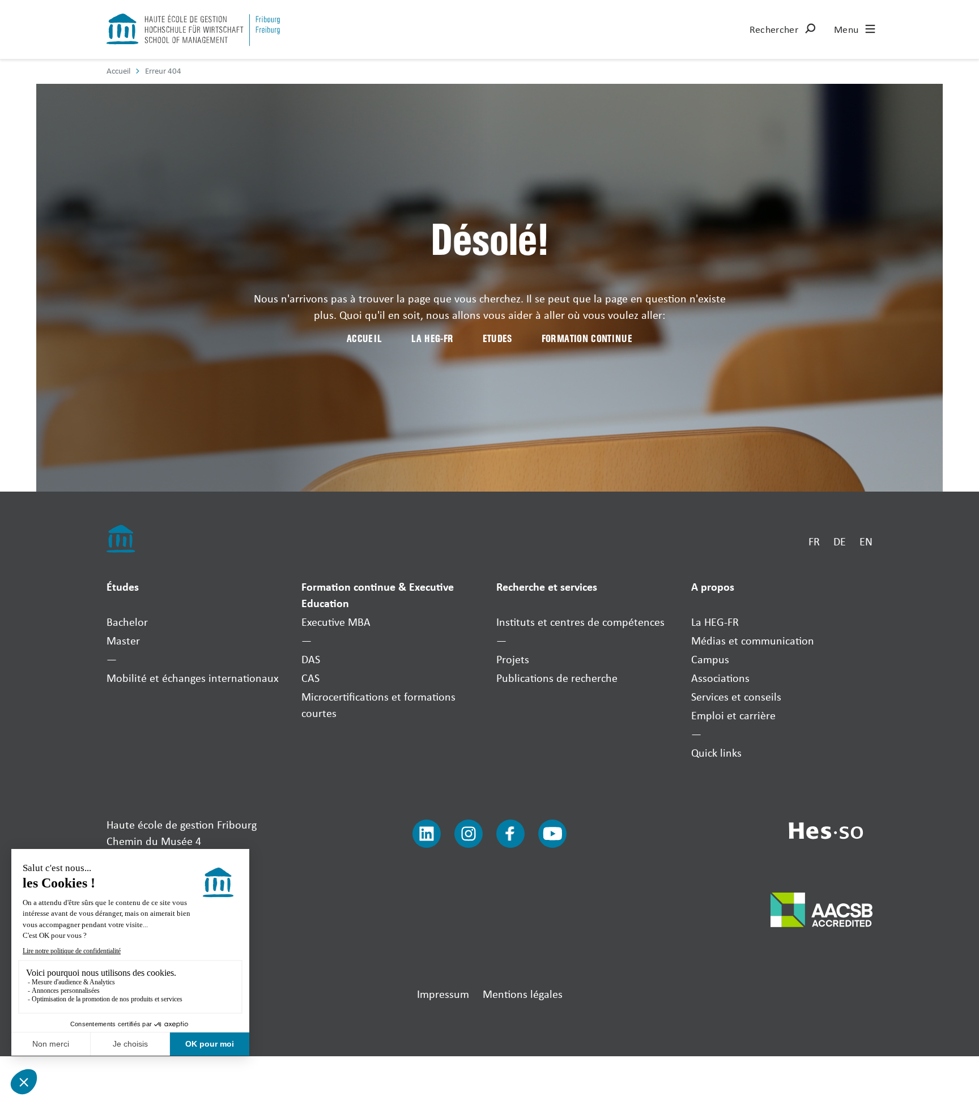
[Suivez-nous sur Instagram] (468, 834)
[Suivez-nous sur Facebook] (510, 834)
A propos (712, 586)
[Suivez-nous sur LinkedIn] (426, 834)
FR (814, 541)
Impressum (443, 993)
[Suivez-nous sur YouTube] (552, 834)
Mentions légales (523, 993)
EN (865, 541)
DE (839, 541)
